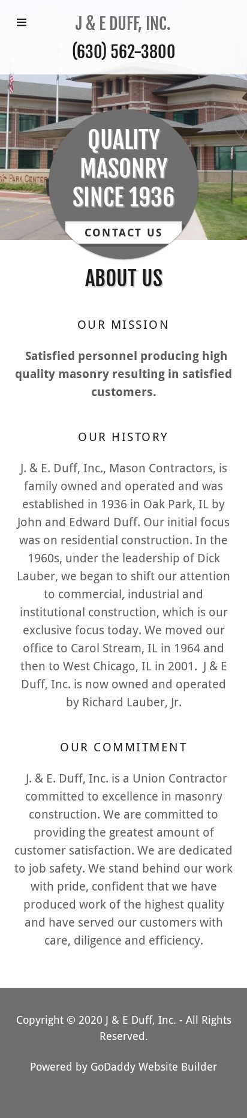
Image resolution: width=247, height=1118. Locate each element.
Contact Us (124, 232)
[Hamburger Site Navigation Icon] (25, 22)
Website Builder (177, 1066)
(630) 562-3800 (124, 51)
